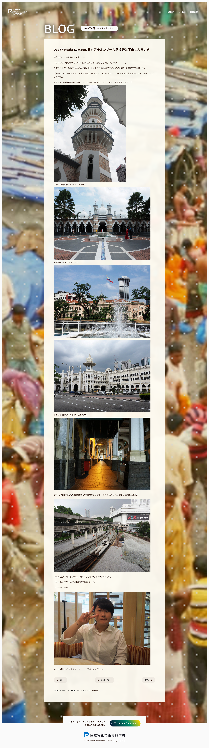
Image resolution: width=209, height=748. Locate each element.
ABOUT (194, 12)
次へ (147, 679)
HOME (170, 12)
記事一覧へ (106, 679)
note (182, 12)
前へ (62, 679)
